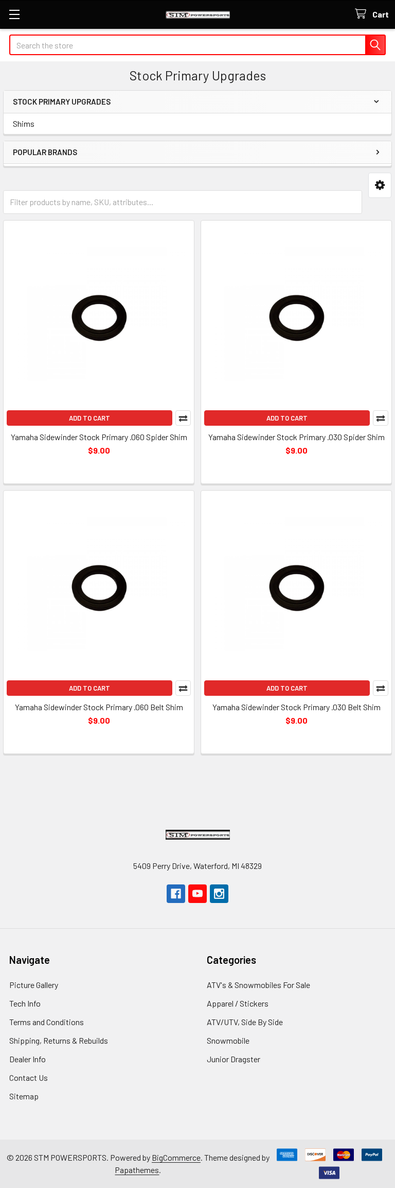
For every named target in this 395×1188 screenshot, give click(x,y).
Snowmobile (228, 1040)
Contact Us (28, 1077)
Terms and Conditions (46, 1022)
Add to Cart (89, 418)
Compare (183, 418)
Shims (23, 123)
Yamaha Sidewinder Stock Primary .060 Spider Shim (99, 437)
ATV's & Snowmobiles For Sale (258, 985)
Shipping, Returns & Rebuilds (58, 1040)
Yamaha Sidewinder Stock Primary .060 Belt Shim (99, 707)
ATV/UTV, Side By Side (245, 1022)
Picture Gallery (33, 985)
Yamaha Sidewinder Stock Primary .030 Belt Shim (296, 707)
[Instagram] (219, 893)
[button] (379, 185)
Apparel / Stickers (237, 1003)
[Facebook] (176, 893)
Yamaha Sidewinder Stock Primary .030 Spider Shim (296, 437)
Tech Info (25, 1003)
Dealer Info (27, 1059)
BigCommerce (176, 1157)
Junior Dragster (233, 1059)
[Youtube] (197, 893)
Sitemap (24, 1096)
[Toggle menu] (14, 14)
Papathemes (137, 1170)
